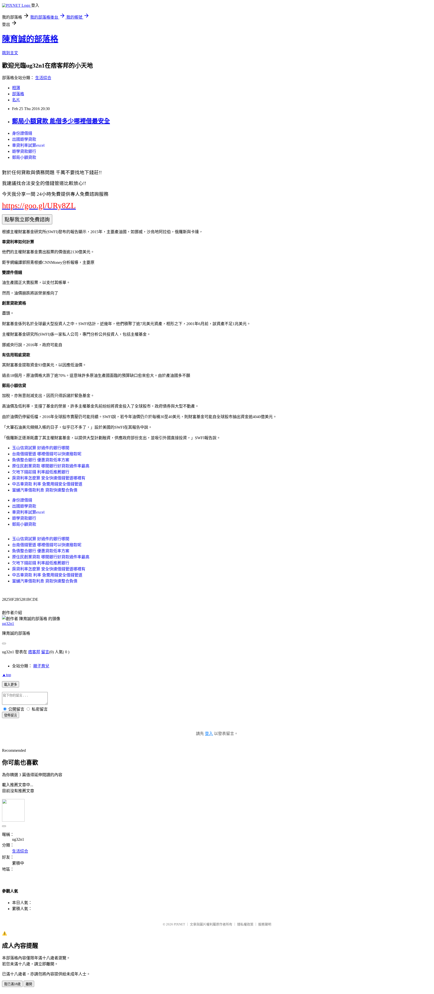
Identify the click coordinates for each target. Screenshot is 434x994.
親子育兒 (41, 666)
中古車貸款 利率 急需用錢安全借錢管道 (47, 484)
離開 (29, 984)
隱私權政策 (245, 924)
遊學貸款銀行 (24, 151)
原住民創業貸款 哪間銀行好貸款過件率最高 (50, 466)
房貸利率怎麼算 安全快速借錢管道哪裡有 (48, 478)
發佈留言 (10, 715)
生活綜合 (43, 78)
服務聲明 (264, 924)
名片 (16, 100)
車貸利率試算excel (28, 145)
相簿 (16, 88)
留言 (45, 652)
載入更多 (10, 684)
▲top (6, 675)
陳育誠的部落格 (30, 38)
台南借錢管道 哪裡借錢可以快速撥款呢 (46, 454)
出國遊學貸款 (24, 139)
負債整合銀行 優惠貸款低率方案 (40, 460)
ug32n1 (8, 623)
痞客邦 (34, 652)
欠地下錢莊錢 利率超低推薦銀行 (40, 472)
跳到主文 (10, 53)
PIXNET (179, 924)
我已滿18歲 (12, 984)
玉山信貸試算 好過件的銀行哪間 (40, 448)
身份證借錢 (22, 133)
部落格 (18, 94)
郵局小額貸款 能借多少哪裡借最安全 (61, 121)
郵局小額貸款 (24, 157)
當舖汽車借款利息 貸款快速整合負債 (44, 490)
